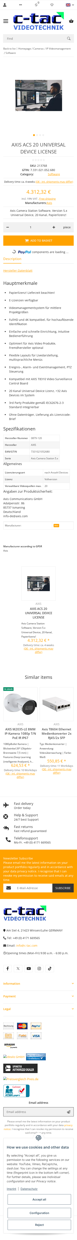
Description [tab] (12, 259)
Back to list (9, 48)
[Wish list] (52, 4)
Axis (56, 525)
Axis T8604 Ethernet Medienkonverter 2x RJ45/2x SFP (56, 733)
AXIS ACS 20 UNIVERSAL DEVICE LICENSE (38, 613)
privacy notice (26, 871)
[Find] (69, 38)
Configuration (39, 1213)
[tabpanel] (38, 95)
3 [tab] (40, 135)
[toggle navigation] (5, 21)
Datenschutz (29, 1188)
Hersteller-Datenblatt (17, 271)
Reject (39, 1224)
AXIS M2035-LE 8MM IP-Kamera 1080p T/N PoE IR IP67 (20, 733)
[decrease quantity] (7, 227)
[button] (20, 5)
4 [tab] (43, 135)
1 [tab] (34, 135)
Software (54, 174)
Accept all (39, 1199)
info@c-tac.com (26, 945)
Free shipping (47, 198)
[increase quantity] (53, 227)
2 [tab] (37, 135)
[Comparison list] (36, 4)
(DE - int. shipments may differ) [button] (54, 182)
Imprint (11, 1188)
